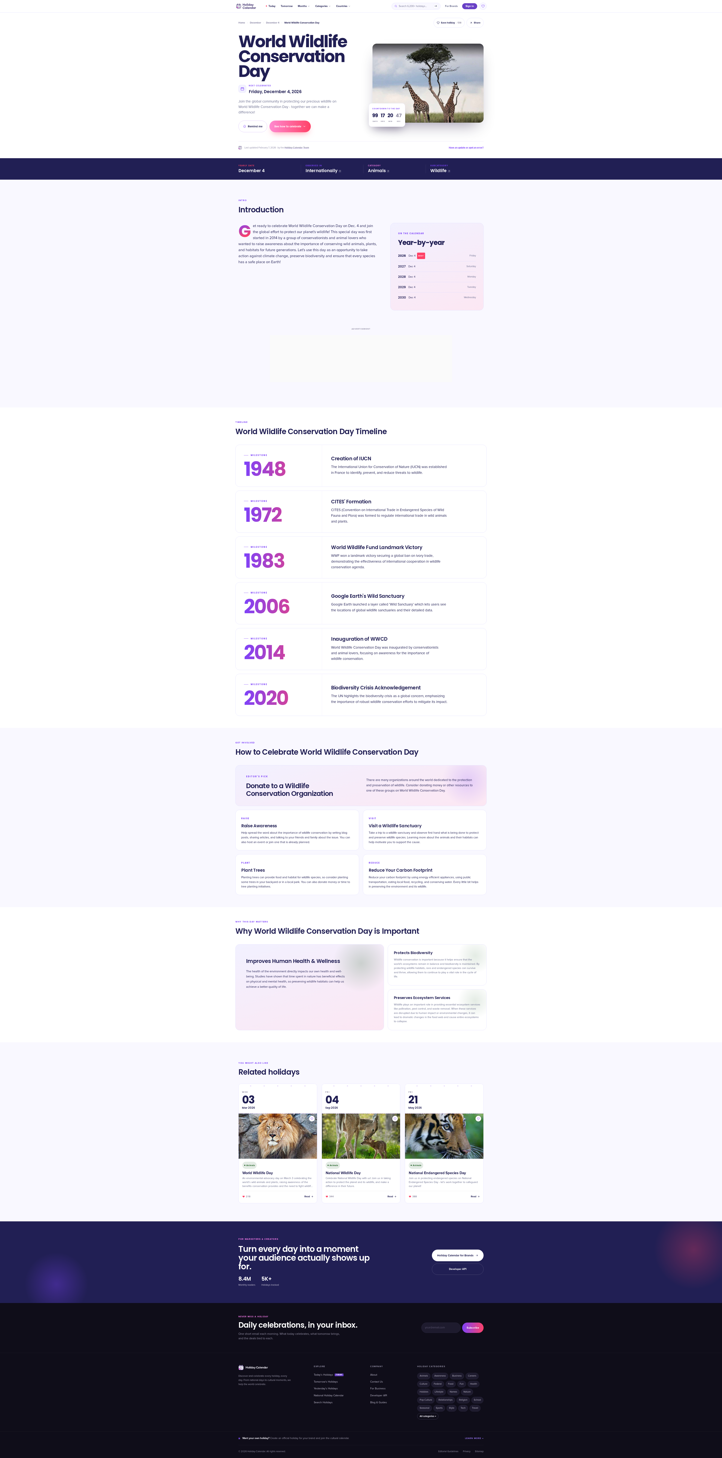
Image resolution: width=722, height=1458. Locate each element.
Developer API (457, 1269)
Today (271, 6)
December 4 (272, 22)
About (373, 1375)
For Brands (451, 6)
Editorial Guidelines (448, 1451)
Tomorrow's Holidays (326, 1382)
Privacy (466, 1451)
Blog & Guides (378, 1402)
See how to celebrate (287, 126)
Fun (462, 1384)
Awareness (440, 1376)
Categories (321, 6)
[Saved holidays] (483, 6)
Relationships (445, 1400)
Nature (467, 1392)
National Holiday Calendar (329, 1395)
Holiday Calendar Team (296, 147)
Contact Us (376, 1382)
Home (241, 22)
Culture (423, 1384)
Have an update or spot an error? (466, 147)
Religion (463, 1400)
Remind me (255, 126)
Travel (475, 1408)
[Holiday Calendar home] (245, 6)
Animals (377, 170)
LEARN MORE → (474, 1438)
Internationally (321, 170)
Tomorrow (287, 6)
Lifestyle (439, 1392)
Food (450, 1384)
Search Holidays (323, 1402)
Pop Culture (426, 1400)
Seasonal (424, 1408)
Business (457, 1376)
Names (453, 1392)
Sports (439, 1408)
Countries (341, 6)
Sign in (470, 6)
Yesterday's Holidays (326, 1388)
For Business (378, 1388)
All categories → (428, 1416)
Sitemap (479, 1451)
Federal (438, 1384)
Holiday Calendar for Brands (455, 1255)
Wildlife (438, 170)
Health (473, 1384)
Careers (472, 1376)
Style (451, 1408)
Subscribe (473, 1327)
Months (302, 6)
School (477, 1400)
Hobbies (424, 1392)
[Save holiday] (312, 1118)
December (255, 22)
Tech (463, 1408)
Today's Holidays (328, 1375)
